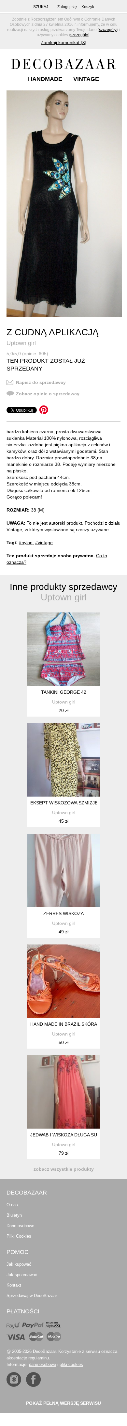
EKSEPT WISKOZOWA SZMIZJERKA (68, 802)
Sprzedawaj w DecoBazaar (32, 1295)
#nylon (26, 542)
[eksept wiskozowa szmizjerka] (63, 760)
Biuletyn (14, 1215)
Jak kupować (19, 1264)
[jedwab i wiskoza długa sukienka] (63, 1092)
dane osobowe (42, 1364)
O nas (12, 1204)
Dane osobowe (20, 1225)
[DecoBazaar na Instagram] (14, 1379)
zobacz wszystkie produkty (64, 1169)
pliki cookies (71, 1364)
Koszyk (87, 7)
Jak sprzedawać (22, 1274)
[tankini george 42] (63, 649)
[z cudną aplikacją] (64, 203)
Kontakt (14, 1285)
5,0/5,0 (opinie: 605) (27, 353)
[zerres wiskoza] (63, 870)
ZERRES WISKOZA (63, 913)
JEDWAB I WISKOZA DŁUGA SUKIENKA (71, 1134)
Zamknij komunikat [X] (63, 42)
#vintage (44, 542)
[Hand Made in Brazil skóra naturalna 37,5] (63, 981)
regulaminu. (39, 1357)
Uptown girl (21, 343)
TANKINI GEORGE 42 (63, 692)
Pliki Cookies (19, 1236)
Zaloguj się (67, 7)
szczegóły (108, 29)
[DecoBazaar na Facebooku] (33, 1379)
